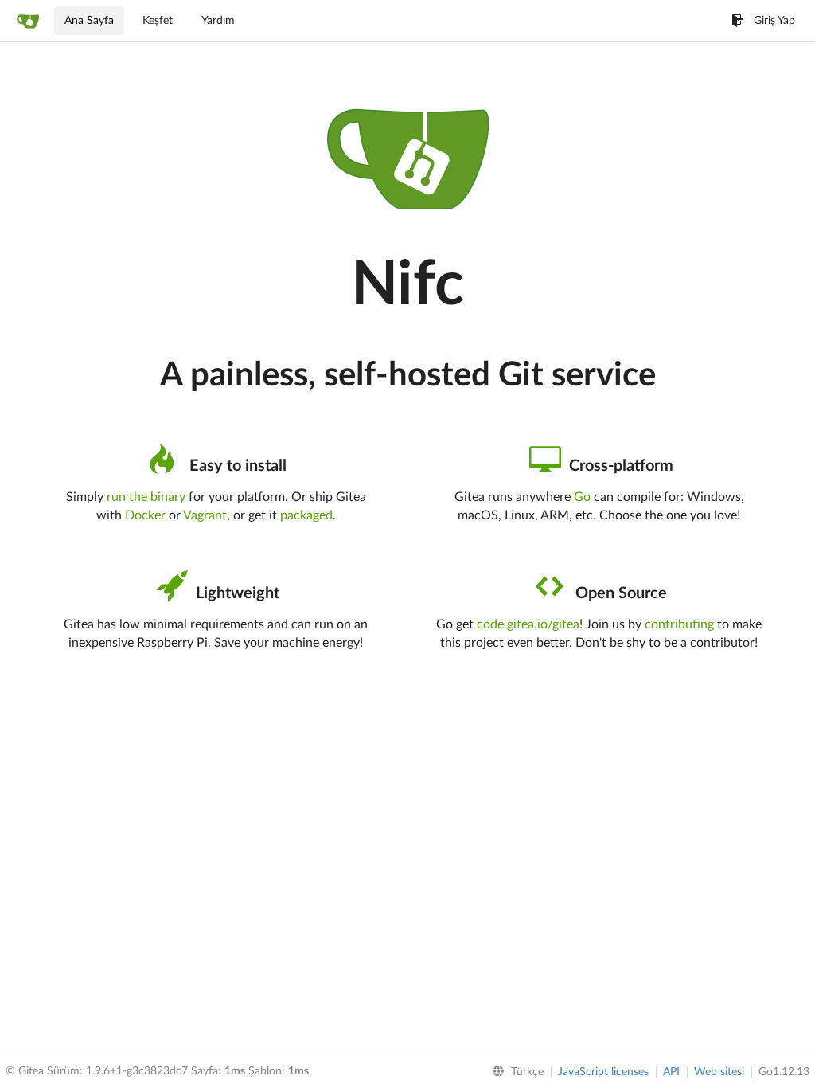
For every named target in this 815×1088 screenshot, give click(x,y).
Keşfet (157, 20)
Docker (145, 515)
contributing (679, 624)
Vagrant (205, 515)
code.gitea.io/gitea (528, 624)
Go (582, 497)
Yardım (218, 20)
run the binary (146, 497)
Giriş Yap (774, 20)
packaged (306, 515)
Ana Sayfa (89, 20)
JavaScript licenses (603, 1072)
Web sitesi (719, 1072)
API (671, 1072)
